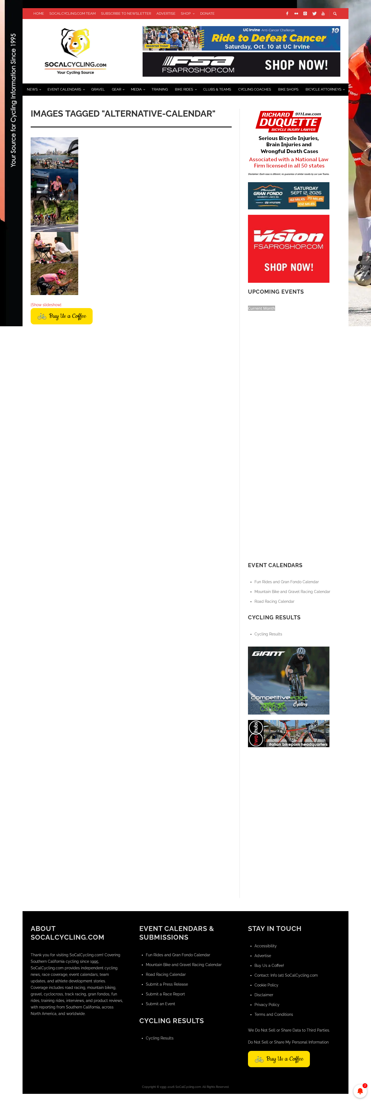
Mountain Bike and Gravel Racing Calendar (292, 591)
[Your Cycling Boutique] (288, 733)
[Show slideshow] (46, 305)
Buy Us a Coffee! (269, 965)
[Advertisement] (288, 787)
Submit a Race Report (165, 994)
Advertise (262, 956)
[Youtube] (323, 13)
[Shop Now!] (288, 248)
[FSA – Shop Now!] (241, 64)
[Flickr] (296, 13)
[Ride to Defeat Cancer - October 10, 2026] (241, 38)
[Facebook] (287, 13)
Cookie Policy (266, 985)
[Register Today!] (288, 195)
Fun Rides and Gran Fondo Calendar (286, 582)
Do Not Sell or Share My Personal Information (288, 1042)
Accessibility (265, 946)
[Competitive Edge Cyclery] (288, 680)
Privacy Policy (266, 1004)
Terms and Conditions (273, 1014)
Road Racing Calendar (274, 601)
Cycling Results (268, 634)
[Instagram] (305, 13)
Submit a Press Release (167, 984)
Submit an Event (160, 1004)
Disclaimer (263, 995)
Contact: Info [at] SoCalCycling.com (286, 975)
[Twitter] (314, 13)
